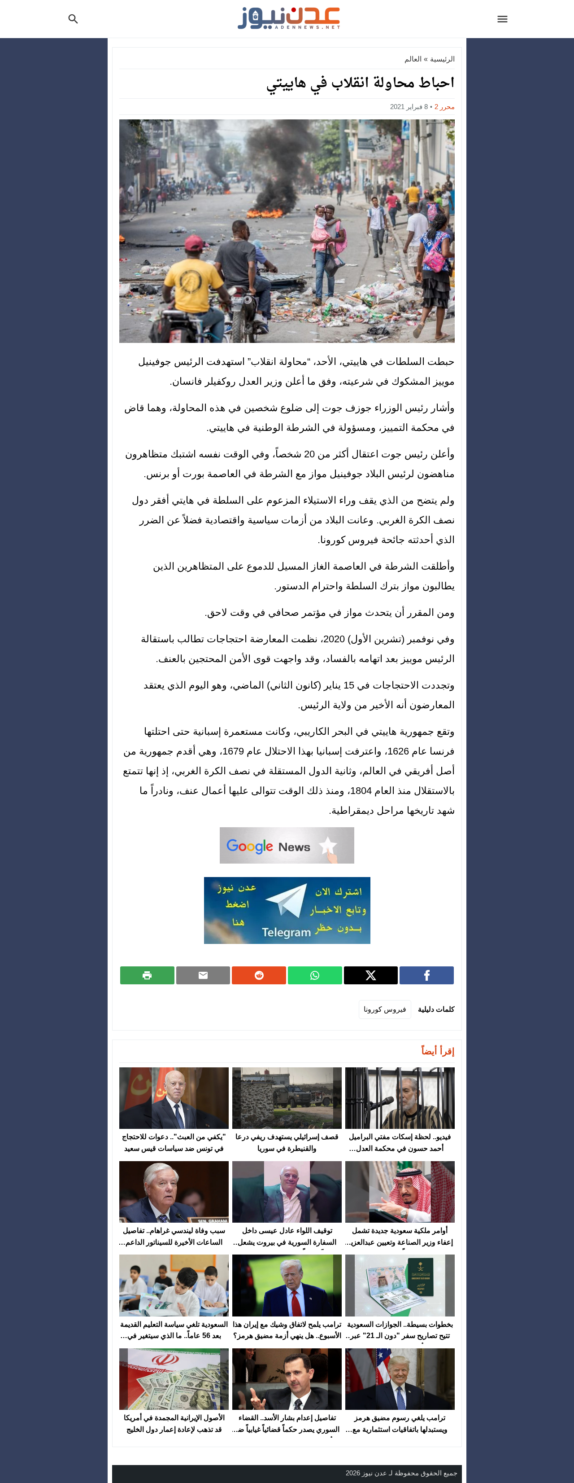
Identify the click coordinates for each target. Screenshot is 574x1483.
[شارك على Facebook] (427, 975)
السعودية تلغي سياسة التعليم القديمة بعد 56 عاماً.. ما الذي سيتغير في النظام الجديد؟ (174, 1336)
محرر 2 (445, 106)
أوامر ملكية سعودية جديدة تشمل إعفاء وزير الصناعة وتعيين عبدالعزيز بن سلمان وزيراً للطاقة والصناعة (400, 1242)
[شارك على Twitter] (371, 975)
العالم (413, 59)
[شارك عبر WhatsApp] (315, 975)
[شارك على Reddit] (259, 975)
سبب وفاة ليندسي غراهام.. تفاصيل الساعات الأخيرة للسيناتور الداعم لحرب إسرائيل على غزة (174, 1242)
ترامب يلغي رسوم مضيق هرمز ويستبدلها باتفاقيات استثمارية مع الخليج (400, 1429)
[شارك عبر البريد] (203, 975)
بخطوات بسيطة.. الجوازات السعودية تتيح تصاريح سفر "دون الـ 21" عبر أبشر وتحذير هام (400, 1336)
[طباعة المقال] (147, 975)
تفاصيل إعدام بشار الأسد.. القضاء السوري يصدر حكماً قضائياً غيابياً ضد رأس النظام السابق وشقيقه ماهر (287, 1429)
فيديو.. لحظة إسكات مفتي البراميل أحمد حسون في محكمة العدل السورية (400, 1148)
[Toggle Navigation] (505, 19)
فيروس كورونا (385, 1009)
